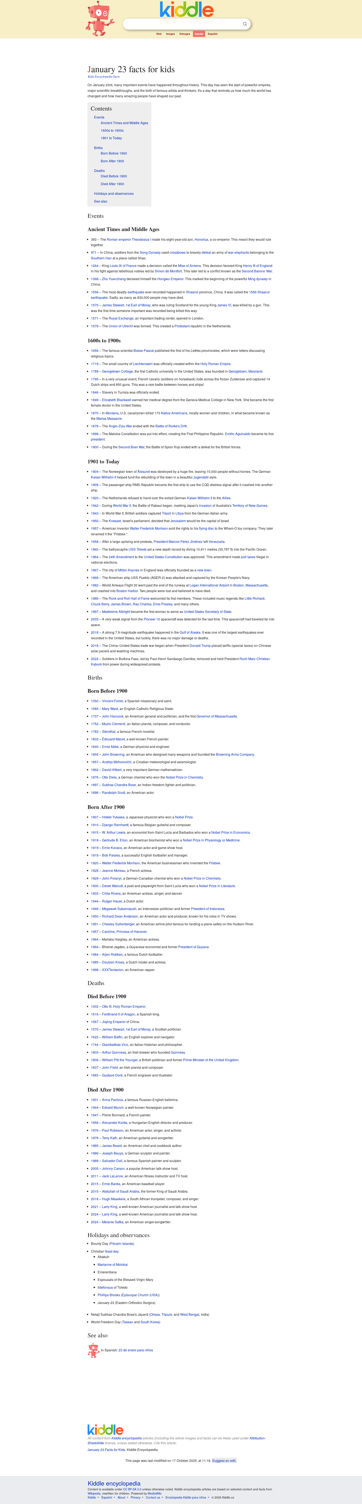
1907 (94, 817)
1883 (94, 1075)
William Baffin (112, 1037)
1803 (94, 1052)
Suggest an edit (223, 1460)
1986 (94, 598)
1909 (94, 484)
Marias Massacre (109, 418)
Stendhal (108, 731)
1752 (94, 723)
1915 (94, 832)
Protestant (182, 326)
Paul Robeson (112, 1130)
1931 (94, 1099)
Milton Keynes (128, 570)
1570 (94, 305)
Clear (236, 24)
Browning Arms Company (235, 754)
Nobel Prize (184, 817)
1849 (94, 399)
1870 (94, 413)
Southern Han (101, 258)
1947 (94, 1115)
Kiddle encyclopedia (126, 1438)
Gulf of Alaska (190, 632)
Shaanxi (192, 292)
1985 (94, 962)
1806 (94, 1059)
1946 (94, 908)
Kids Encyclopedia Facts (104, 76)
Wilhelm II (108, 477)
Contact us (153, 1497)
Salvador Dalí (112, 1160)
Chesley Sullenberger (118, 924)
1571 (94, 318)
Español (212, 34)
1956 (94, 1122)
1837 (94, 1067)
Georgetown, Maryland (245, 371)
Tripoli (166, 513)
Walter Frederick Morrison (149, 528)
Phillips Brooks (109, 1294)
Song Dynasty (150, 252)
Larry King (109, 1206)
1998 (94, 969)
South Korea (150, 1321)
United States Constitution (163, 556)
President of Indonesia (207, 908)
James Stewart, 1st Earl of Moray (126, 305)
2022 (94, 658)
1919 (94, 847)
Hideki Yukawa (113, 817)
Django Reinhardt (115, 824)
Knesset (115, 520)
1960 (94, 549)
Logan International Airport (209, 585)
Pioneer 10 (152, 619)
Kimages (185, 34)
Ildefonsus (105, 1287)
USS (137, 549)
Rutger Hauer (112, 901)
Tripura (167, 1314)
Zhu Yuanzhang (114, 278)
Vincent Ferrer (112, 700)
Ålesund (143, 471)
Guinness (178, 1052)
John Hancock (112, 716)
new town (204, 570)
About (121, 1497)
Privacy (135, 1497)
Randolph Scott (113, 792)
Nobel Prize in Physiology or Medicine (211, 840)
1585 (94, 708)
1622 (94, 1037)
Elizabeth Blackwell (116, 399)
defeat (206, 252)
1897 (94, 784)
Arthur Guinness (114, 1052)
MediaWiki (154, 1493)
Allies (226, 497)
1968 (94, 577)
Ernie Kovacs (112, 847)
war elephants (238, 252)
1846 (94, 392)
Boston (238, 585)
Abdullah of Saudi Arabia (120, 1191)
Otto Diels (109, 777)
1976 (94, 1130)
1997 (94, 611)
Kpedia (199, 34)
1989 (94, 1160)
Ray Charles (142, 604)
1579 (94, 326)
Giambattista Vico (115, 1044)
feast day (112, 1251)
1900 (94, 447)
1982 (94, 585)
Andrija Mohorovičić (117, 761)
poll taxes (248, 556)
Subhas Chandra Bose (119, 784)
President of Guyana (193, 946)
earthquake (136, 292)
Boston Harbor (127, 590)
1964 (94, 556)
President (161, 541)
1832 (94, 739)
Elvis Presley (162, 604)
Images (170, 34)
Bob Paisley (111, 855)
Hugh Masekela (113, 1198)
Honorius (201, 239)
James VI (224, 305)
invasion (205, 505)
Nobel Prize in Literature (217, 885)
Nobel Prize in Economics (230, 832)
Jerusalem (178, 520)
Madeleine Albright (116, 611)
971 (94, 252)
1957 (94, 528)
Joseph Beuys (112, 1153)
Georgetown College (117, 371)
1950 (94, 520)
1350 (94, 700)
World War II (122, 505)
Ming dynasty (258, 278)
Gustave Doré (112, 1075)
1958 (94, 541)
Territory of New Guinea (249, 505)
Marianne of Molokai (113, 1264)
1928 (94, 870)
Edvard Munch (113, 1107)
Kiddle (92, 1497)
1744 (94, 1044)
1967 (94, 570)
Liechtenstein (143, 363)
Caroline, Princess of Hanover (124, 931)
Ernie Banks (111, 1183)
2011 (94, 1176)
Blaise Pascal (143, 350)
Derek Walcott (112, 885)
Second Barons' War (257, 271)
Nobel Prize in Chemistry (184, 777)
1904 (94, 471)
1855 (94, 754)
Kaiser (96, 477)
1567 (94, 1021)
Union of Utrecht (121, 326)
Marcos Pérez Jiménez (186, 541)
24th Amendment (121, 556)
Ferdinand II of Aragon (118, 1014)
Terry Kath (109, 1137)
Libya (180, 513)
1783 (94, 731)
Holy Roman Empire (215, 363)
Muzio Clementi (113, 723)
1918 (94, 840)
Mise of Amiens (189, 265)
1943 (94, 513)
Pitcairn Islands (121, 1243)
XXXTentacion (112, 969)
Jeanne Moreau (113, 870)
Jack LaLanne (112, 1176)
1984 (94, 954)
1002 (94, 1006)
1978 (94, 1137)
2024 (94, 1214)
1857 (94, 761)
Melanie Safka (112, 1221)
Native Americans (174, 413)
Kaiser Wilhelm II (199, 497)
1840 (94, 746)
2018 (94, 632)
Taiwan (128, 1321)
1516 (94, 1014)
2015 (94, 1183)
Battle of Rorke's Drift (171, 426)
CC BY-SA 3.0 (132, 1489)
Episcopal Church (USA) (140, 1294)
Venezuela (217, 541)
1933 (94, 893)
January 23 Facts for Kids (106, 1449)
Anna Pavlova (112, 1099)
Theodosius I (141, 239)
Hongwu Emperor (170, 278)
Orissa (155, 1314)
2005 (94, 1168)
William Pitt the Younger (119, 1059)
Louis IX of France (123, 265)
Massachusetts (257, 585)
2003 (94, 619)
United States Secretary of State (207, 611)
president (98, 439)
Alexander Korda (114, 1122)
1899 (94, 433)
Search (245, 24)
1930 (94, 885)
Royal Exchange (121, 318)
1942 (94, 505)
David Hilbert (112, 769)
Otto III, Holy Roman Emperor (123, 1006)
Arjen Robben (112, 954)
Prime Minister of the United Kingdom (210, 1059)
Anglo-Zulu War (120, 426)
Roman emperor (119, 239)
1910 (94, 824)
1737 (94, 716)
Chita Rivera (111, 893)
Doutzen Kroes (113, 962)
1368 (94, 278)
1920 (94, 497)
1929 (94, 878)
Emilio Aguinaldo (238, 433)
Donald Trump (200, 645)
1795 (94, 379)
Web (159, 34)
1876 (94, 777)
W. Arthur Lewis (113, 832)
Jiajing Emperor (113, 1021)
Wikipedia (94, 1493)
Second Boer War (131, 447)
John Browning (113, 754)
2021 (94, 1206)
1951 (94, 924)
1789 (94, 371)
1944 (94, 901)
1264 (94, 265)
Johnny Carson (113, 1168)
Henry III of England (257, 265)
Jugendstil (201, 477)
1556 (94, 292)
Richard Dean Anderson (120, 916)
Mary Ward (110, 708)
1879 (94, 426)
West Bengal (189, 1314)
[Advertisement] (181, 50)
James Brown (121, 604)
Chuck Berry (100, 604)
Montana (112, 413)
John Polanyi (112, 878)
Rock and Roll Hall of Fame (129, 598)
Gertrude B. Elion (115, 840)
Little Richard (254, 598)
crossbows (178, 252)
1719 (94, 363)
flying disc (206, 528)
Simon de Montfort (168, 271)
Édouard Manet (113, 739)
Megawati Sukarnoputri (119, 908)
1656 (94, 350)
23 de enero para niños (136, 1350)
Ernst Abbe (110, 746)
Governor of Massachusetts (217, 716)
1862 (94, 769)
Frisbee (214, 863)
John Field (110, 1067)
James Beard (112, 1145)
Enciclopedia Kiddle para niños (185, 1497)
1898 (94, 792)
